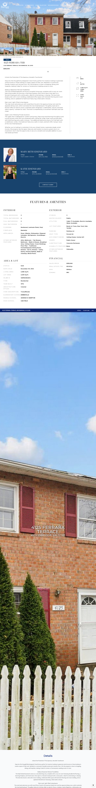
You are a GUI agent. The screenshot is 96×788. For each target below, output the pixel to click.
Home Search (29, 5)
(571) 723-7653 (43, 156)
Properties (19, 5)
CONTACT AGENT (48, 184)
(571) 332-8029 (36, 173)
